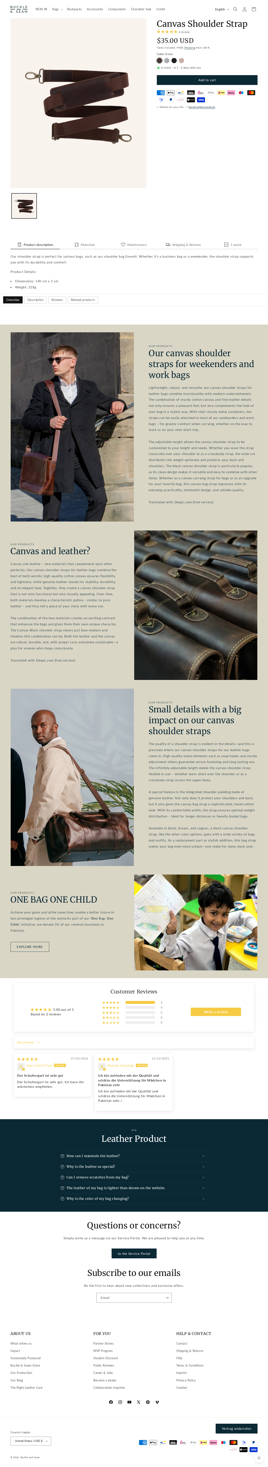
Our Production (21, 1373)
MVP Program (103, 1351)
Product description (38, 245)
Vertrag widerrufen (236, 1428)
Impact (15, 1351)
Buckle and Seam (30, 1457)
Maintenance (137, 245)
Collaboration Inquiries (109, 1387)
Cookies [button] (181, 1387)
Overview (12, 300)
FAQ (179, 1358)
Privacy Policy (186, 1380)
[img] (27, 1059)
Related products (83, 300)
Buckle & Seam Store (25, 1365)
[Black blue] (166, 60)
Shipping (189, 47)
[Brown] (159, 60)
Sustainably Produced (25, 1358)
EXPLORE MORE (30, 947)
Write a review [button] (216, 1012)
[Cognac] (181, 60)
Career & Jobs (103, 1373)
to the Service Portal (134, 1253)
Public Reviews (103, 1365)
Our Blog (16, 1380)
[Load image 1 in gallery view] (24, 205)
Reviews (57, 300)
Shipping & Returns (186, 245)
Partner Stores (103, 1343)
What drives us (21, 1343)
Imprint (181, 1373)
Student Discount (105, 1358)
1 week (236, 245)
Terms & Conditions (190, 1365)
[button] (57, 9)
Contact (181, 1343)
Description (35, 300)
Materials (88, 245)
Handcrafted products (201, 107)
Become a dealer (105, 1380)
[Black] (174, 60)
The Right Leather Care (26, 1387)
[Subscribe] (166, 1298)
